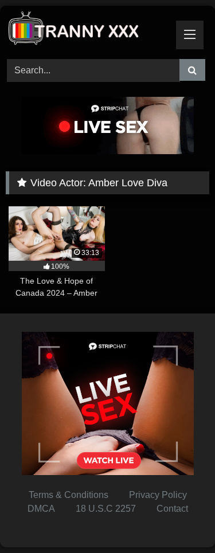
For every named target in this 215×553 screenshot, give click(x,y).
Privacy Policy (158, 495)
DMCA (41, 508)
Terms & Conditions (68, 495)
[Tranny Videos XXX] (88, 30)
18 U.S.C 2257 (106, 508)
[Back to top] (179, 519)
